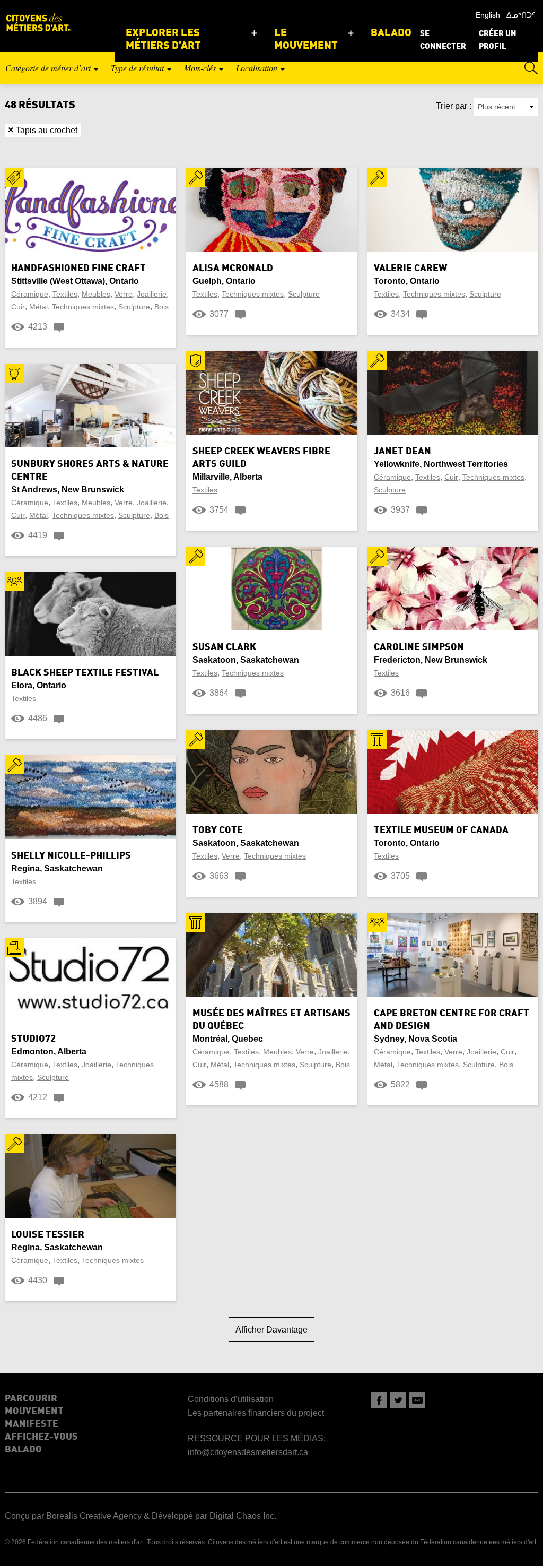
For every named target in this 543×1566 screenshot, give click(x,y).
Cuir (18, 306)
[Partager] (379, 1400)
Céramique (29, 294)
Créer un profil (497, 40)
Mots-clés (201, 67)
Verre (124, 294)
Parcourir (31, 1399)
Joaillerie (152, 294)
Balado (23, 1450)
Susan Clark (224, 647)
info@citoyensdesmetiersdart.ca (248, 1452)
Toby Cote (217, 830)
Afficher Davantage (271, 1329)
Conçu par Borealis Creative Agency (73, 1515)
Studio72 (33, 1039)
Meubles (96, 294)
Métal (38, 306)
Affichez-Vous (41, 1437)
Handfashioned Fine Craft (78, 268)
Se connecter (443, 40)
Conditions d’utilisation (231, 1399)
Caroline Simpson (419, 647)
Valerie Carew (410, 268)
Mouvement (34, 1411)
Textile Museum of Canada (441, 830)
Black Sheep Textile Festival (85, 673)
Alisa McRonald (232, 268)
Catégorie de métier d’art (49, 67)
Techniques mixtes (83, 306)
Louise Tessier (47, 1235)
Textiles (64, 294)
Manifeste (31, 1424)
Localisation (257, 67)
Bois (161, 306)
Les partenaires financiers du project (256, 1412)
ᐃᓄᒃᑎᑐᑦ (520, 15)
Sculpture (134, 306)
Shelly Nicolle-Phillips (71, 856)
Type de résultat (138, 67)
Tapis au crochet (42, 130)
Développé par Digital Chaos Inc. (214, 1515)
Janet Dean (402, 451)
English (488, 15)
